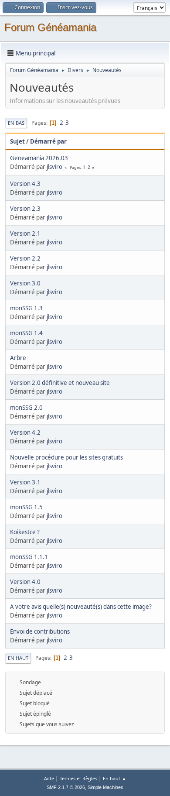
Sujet (17, 141)
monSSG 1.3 (26, 308)
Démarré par (48, 141)
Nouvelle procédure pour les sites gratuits (66, 457)
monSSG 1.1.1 (29, 557)
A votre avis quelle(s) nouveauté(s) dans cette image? (81, 607)
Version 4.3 (25, 184)
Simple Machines (105, 787)
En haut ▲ (114, 778)
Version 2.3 (25, 209)
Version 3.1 (25, 482)
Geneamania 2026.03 (39, 158)
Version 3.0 (25, 283)
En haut (18, 658)
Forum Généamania (50, 27)
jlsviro (54, 167)
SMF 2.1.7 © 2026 (66, 787)
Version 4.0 (25, 582)
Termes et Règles (78, 778)
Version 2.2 (25, 258)
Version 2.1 (25, 233)
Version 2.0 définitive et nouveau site (60, 383)
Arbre (18, 358)
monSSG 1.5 (26, 507)
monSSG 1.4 (26, 333)
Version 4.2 (25, 432)
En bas (16, 123)
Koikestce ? (25, 532)
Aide (49, 778)
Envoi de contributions (40, 631)
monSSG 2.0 (26, 408)
